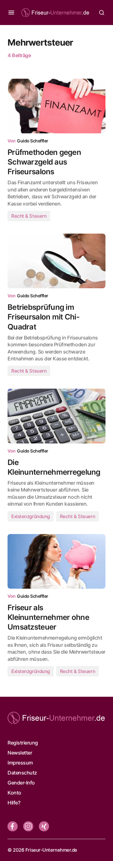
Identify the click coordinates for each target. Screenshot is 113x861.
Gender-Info (21, 782)
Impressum (20, 763)
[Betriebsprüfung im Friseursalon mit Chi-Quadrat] (56, 261)
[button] (11, 12)
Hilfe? (14, 802)
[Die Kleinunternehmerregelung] (56, 415)
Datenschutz (22, 772)
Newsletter (20, 753)
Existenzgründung (30, 516)
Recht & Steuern (28, 216)
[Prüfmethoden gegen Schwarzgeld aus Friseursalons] (56, 106)
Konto (14, 792)
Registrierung (23, 743)
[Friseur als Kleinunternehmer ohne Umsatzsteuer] (56, 561)
